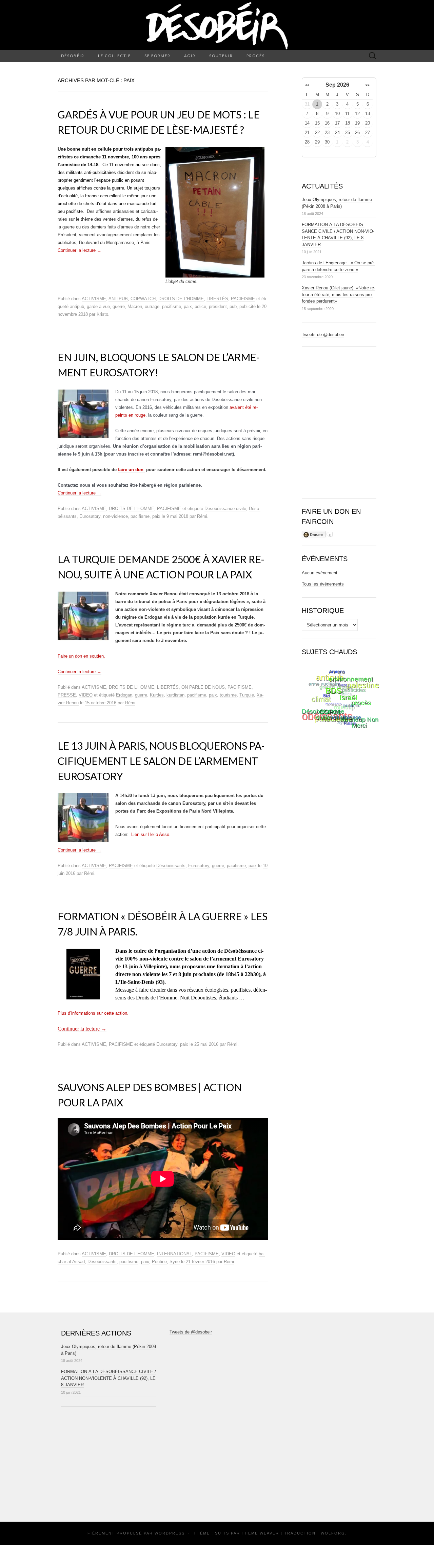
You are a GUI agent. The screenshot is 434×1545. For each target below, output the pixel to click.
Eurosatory (89, 516)
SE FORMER (157, 55)
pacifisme (171, 306)
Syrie (175, 1261)
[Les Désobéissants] (217, 25)
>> (368, 85)
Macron (134, 306)
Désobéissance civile (225, 508)
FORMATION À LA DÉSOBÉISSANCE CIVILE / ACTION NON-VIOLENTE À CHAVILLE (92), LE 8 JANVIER (108, 1378)
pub (233, 306)
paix (188, 306)
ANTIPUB (118, 298)
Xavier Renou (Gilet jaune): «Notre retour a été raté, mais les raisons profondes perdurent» (338, 294)
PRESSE (67, 695)
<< (307, 85)
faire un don (131, 469)
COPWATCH (143, 298)
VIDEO (86, 695)
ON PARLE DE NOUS (203, 687)
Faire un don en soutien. (81, 656)
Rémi (202, 516)
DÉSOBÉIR (72, 55)
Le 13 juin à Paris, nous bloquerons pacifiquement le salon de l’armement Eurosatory (161, 761)
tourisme (228, 695)
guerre (119, 306)
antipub (77, 306)
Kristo (102, 314)
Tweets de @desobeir (323, 334)
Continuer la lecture (79, 250)
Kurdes (157, 695)
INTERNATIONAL (174, 1253)
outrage (152, 306)
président (218, 306)
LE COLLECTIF (114, 55)
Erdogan (124, 695)
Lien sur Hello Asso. (151, 834)
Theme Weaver (260, 1533)
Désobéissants (170, 865)
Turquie (246, 695)
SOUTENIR (221, 55)
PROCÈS (255, 55)
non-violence (115, 516)
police (200, 306)
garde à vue (98, 306)
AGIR (190, 55)
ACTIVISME (94, 298)
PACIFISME (243, 298)
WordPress (170, 1533)
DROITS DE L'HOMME (181, 298)
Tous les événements (323, 584)
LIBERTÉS (217, 298)
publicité (247, 306)
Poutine (159, 1261)
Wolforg (333, 1533)
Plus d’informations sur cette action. (93, 1013)
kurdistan (175, 695)
